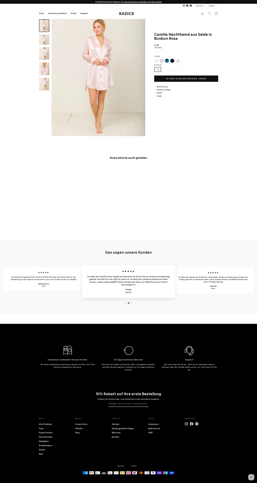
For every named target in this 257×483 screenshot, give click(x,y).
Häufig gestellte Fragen (123, 428)
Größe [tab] (159, 96)
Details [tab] (159, 93)
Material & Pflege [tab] (163, 90)
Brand (73, 13)
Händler (79, 428)
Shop (41, 13)
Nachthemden (46, 437)
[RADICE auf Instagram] (186, 423)
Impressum (153, 424)
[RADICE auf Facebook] (191, 423)
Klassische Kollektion (57, 13)
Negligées (44, 441)
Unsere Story (81, 424)
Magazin (84, 13)
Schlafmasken (45, 445)
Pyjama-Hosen (46, 432)
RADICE (126, 13)
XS (158, 69)
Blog (77, 432)
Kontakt (115, 437)
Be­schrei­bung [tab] (162, 87)
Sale (41, 454)
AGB (150, 432)
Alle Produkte (45, 424)
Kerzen (42, 449)
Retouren (116, 432)
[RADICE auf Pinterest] (196, 423)
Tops (41, 428)
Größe (158, 65)
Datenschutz (154, 428)
